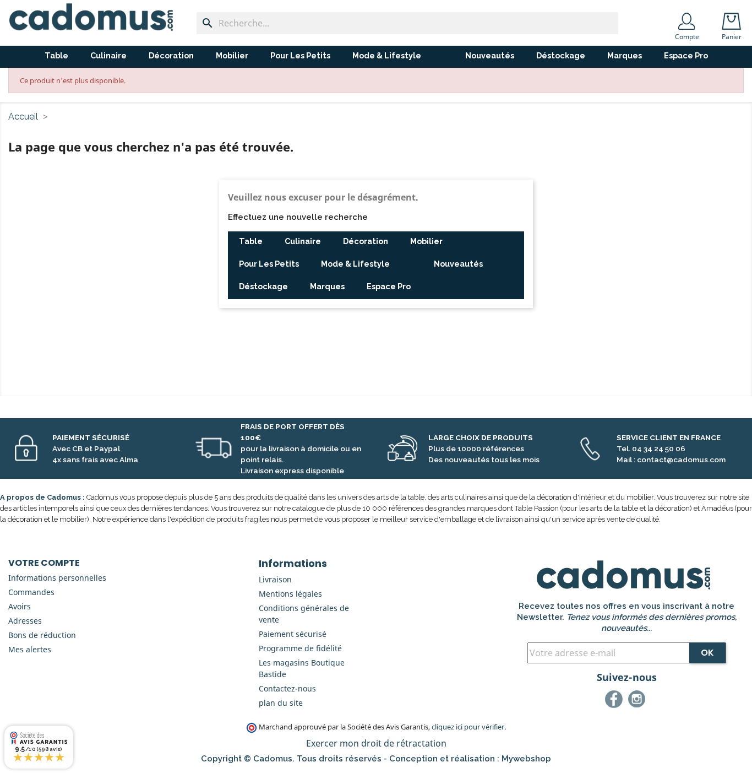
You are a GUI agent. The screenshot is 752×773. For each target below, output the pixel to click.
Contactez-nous (287, 688)
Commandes (31, 592)
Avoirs (19, 606)
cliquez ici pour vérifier (468, 727)
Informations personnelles (57, 577)
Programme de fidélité (300, 648)
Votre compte (44, 562)
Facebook (615, 700)
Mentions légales (290, 593)
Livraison (275, 579)
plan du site (281, 703)
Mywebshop (526, 759)
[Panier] (734, 18)
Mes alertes (29, 649)
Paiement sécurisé (292, 634)
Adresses (25, 620)
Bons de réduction (42, 635)
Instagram (638, 700)
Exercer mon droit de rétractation (376, 743)
